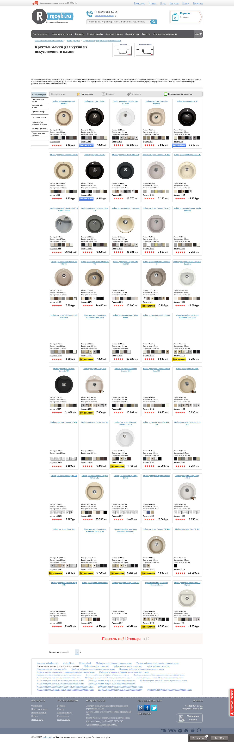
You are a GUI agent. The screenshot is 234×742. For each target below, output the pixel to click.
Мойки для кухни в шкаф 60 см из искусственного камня (163, 681)
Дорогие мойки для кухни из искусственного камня (107, 675)
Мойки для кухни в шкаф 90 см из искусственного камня (111, 684)
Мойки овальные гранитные (158, 666)
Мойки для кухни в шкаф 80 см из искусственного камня (60, 684)
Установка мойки (64, 712)
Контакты (198, 3)
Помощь (60, 709)
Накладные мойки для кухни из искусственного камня (141, 669)
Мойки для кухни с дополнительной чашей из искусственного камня (65, 686)
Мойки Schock (85, 663)
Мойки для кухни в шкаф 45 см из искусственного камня (60, 681)
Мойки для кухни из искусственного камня (114, 663)
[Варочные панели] (39, 119)
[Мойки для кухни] (39, 97)
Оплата (185, 3)
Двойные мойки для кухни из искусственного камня (93, 669)
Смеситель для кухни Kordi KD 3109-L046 (104, 721)
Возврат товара (63, 719)
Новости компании (39, 709)
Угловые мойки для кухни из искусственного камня (157, 663)
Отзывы (152, 3)
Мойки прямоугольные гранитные (128, 666)
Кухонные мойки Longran (47, 663)
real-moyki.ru (48, 737)
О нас (163, 3)
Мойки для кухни (73, 40)
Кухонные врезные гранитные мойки (52, 669)
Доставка (174, 3)
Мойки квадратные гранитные (96, 666)
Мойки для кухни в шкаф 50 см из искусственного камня (111, 681)
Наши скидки (63, 716)
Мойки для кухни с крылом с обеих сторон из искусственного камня (65, 689)
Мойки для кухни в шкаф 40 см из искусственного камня (160, 678)
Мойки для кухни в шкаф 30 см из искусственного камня (108, 678)
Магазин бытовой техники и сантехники (49, 40)
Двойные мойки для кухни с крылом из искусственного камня (159, 675)
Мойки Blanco (69, 663)
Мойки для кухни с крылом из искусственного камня (58, 678)
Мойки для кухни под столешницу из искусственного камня (124, 672)
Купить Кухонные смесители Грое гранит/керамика (108, 718)
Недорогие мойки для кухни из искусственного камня (59, 675)
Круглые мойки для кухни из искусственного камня (102, 40)
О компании (36, 706)
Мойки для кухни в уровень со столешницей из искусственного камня (66, 672)
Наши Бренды (37, 719)
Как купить (139, 3)
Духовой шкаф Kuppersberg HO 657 (101, 724)
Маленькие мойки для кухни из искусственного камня (120, 686)
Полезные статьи (38, 712)
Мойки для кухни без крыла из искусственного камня (120, 689)
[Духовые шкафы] (39, 114)
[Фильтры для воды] (39, 131)
